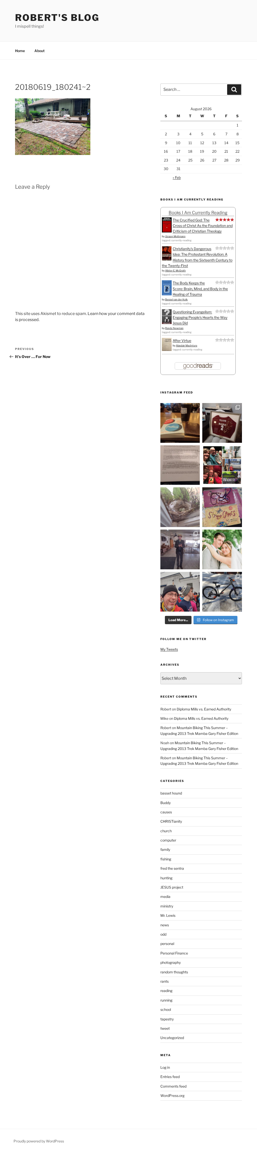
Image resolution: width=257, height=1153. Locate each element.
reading (166, 990)
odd (163, 934)
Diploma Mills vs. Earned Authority (204, 709)
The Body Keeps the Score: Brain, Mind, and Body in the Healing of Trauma (200, 288)
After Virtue (182, 340)
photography (170, 962)
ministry (166, 906)
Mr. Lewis (167, 915)
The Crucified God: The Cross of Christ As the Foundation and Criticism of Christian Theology (203, 225)
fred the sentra (172, 868)
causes (166, 812)
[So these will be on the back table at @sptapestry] (222, 507)
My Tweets (169, 649)
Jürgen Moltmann (175, 236)
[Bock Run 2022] (180, 592)
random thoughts (174, 972)
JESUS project (171, 887)
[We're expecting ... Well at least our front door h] (180, 507)
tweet (165, 1028)
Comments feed (173, 1086)
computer (168, 840)
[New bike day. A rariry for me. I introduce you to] (222, 592)
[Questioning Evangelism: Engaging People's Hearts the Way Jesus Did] (167, 323)
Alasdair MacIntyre (186, 345)
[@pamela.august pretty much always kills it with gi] (222, 423)
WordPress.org (172, 1095)
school (165, 1009)
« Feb (177, 177)
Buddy (165, 803)
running (166, 1000)
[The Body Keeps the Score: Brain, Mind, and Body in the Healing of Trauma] (167, 294)
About (39, 51)
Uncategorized (172, 1038)
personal (167, 943)
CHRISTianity (171, 821)
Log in (165, 1067)
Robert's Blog (57, 17)
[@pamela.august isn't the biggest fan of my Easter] (180, 549)
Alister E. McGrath (175, 270)
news (164, 925)
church (166, 831)
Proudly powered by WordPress (39, 1141)
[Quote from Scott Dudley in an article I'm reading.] (180, 465)
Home (20, 51)
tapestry (167, 1019)
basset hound (171, 793)
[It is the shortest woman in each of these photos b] (222, 465)
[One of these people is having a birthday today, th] (222, 549)
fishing (165, 859)
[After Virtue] (167, 349)
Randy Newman (174, 328)
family (165, 849)
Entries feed (170, 1077)
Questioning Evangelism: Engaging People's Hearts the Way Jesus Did (200, 317)
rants (164, 981)
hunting (166, 878)
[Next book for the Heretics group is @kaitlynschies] (180, 423)
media (165, 896)
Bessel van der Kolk (176, 299)
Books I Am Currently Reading (198, 212)
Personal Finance (174, 953)
